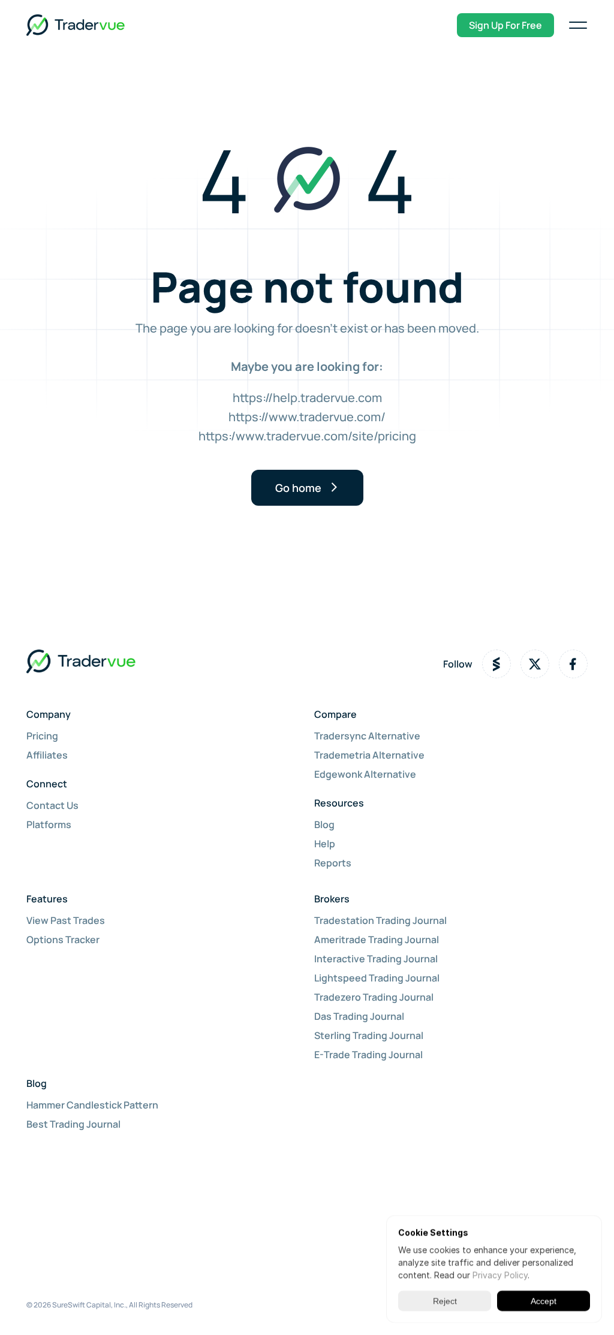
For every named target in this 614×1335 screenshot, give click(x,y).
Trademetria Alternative (369, 755)
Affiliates (47, 755)
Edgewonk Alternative (365, 774)
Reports (332, 862)
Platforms (48, 824)
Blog (324, 824)
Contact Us (52, 805)
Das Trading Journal (359, 1016)
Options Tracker (63, 939)
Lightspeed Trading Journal (377, 977)
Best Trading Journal (73, 1124)
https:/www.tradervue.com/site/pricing (307, 436)
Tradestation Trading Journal (380, 920)
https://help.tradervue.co (302, 397)
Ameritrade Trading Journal (376, 939)
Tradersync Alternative (367, 735)
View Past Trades (65, 920)
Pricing (42, 735)
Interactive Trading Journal (376, 958)
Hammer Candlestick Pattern (92, 1105)
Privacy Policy (500, 1275)
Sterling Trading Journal (368, 1035)
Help (324, 843)
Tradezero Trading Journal (374, 997)
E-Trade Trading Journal (368, 1054)
